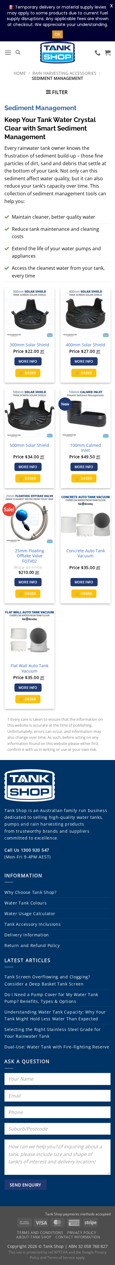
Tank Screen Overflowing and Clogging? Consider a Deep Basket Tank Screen (47, 980)
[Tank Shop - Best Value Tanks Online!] (57, 52)
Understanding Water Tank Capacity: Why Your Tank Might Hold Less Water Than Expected (55, 1015)
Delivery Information (26, 935)
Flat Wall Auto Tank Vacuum (29, 668)
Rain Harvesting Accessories (64, 73)
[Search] (18, 52)
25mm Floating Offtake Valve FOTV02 (29, 556)
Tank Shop (15, 810)
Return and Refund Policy (32, 945)
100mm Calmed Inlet (85, 448)
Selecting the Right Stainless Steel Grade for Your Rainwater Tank (52, 1033)
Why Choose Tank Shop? (30, 892)
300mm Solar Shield (29, 344)
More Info (28, 361)
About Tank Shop (33, 1237)
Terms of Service (61, 1257)
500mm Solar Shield (29, 445)
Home (20, 73)
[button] (8, 52)
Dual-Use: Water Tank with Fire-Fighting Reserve (56, 1047)
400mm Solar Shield (85, 344)
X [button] (111, 5)
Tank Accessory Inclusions (32, 924)
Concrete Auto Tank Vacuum (85, 553)
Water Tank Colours (25, 903)
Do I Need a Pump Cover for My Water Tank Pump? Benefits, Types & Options (51, 998)
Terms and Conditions (40, 1232)
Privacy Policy (81, 1232)
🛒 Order (27, 373)
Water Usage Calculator (29, 913)
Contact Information (77, 1237)
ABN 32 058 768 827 (88, 1246)
